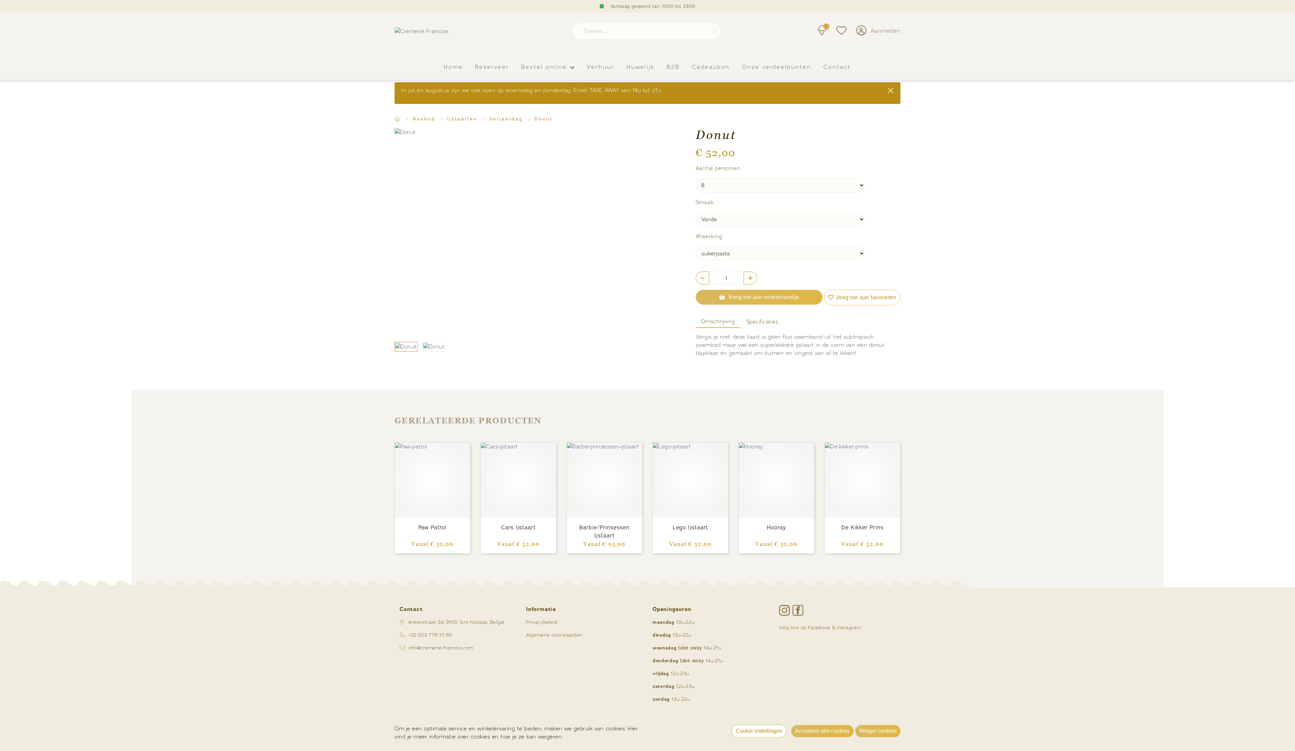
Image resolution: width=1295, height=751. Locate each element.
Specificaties (762, 321)
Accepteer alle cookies (822, 731)
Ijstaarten (463, 118)
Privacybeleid (541, 622)
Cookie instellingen (759, 731)
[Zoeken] (713, 31)
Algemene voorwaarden (554, 635)
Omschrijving (718, 321)
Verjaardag (507, 118)
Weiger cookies (877, 731)
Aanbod (425, 118)
